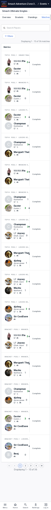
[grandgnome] (17, 155)
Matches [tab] (46, 17)
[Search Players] (25, 27)
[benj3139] (14, 456)
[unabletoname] (14, 265)
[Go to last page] (41, 465)
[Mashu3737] (17, 293)
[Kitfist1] (14, 155)
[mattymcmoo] (14, 293)
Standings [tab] (32, 17)
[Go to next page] (36, 465)
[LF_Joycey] (17, 238)
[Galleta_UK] (14, 73)
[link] (17, 64)
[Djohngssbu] (17, 265)
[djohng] (20, 266)
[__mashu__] (20, 293)
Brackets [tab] (19, 17)
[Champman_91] (17, 128)
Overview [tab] (6, 17)
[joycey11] (20, 238)
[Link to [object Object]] (9, 62)
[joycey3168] (14, 238)
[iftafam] (14, 64)
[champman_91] (14, 128)
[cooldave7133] (14, 319)
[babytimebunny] (17, 74)
